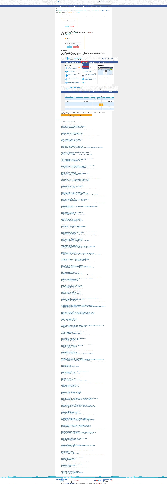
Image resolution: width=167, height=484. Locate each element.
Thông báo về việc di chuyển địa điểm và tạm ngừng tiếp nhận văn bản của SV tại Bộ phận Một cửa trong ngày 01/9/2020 (76, 426)
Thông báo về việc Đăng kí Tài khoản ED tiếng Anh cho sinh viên (69, 207)
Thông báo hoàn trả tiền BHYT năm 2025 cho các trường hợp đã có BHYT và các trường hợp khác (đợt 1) (74, 166)
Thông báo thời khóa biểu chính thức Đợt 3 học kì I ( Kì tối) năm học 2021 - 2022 (71, 387)
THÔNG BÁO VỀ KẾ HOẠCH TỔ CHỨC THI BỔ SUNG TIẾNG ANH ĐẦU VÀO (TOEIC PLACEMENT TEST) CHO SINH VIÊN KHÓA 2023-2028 (77, 313)
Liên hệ (105, 1)
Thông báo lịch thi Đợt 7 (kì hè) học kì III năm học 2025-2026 (68, 128)
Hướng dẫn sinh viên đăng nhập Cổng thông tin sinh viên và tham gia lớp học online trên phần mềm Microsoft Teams (75, 334)
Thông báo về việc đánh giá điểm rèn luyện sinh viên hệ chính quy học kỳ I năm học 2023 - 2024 (72, 299)
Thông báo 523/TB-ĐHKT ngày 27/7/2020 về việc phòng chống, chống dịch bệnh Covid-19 (72, 427)
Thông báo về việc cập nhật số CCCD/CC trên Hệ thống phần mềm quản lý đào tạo (71, 218)
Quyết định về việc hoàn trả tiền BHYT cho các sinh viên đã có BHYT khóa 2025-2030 (71, 174)
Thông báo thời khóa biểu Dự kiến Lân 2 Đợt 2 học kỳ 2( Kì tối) (68, 378)
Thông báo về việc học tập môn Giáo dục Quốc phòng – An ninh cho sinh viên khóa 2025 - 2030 (72, 186)
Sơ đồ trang (109, 1)
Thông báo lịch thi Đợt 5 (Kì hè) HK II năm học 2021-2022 (68, 365)
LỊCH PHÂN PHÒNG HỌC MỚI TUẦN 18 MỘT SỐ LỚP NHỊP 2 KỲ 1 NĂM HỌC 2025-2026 (71, 161)
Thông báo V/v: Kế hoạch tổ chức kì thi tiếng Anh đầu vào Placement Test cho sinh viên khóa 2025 (73, 192)
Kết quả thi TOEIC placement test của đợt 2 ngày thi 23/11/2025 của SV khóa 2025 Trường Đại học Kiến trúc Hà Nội (75, 167)
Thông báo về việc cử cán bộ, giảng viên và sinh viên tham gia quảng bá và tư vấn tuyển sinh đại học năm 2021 (74, 404)
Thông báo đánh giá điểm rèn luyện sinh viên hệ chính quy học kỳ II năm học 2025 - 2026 (72, 127)
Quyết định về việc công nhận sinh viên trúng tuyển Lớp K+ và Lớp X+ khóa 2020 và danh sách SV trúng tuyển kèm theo (75, 418)
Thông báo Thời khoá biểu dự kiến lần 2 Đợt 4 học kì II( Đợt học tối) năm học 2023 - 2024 (72, 294)
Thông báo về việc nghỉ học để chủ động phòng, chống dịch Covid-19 (69, 412)
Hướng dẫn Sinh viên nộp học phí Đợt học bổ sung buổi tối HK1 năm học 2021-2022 (71, 391)
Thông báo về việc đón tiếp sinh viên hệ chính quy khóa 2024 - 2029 (69, 280)
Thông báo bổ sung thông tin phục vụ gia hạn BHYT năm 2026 (68, 172)
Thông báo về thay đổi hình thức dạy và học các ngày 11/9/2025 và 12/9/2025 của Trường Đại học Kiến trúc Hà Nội (75, 199)
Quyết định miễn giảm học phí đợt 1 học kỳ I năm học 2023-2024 (69, 319)
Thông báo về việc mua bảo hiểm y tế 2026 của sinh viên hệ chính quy (69, 201)
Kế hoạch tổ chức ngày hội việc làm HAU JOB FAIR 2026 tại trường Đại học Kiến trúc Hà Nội (72, 139)
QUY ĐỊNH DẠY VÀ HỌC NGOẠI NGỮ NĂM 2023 (67, 332)
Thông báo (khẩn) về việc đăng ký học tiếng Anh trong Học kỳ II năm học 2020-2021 (71, 413)
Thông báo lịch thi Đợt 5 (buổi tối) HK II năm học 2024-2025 (68, 233)
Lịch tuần (99, 1)
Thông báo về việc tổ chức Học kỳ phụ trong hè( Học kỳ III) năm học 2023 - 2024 (71, 291)
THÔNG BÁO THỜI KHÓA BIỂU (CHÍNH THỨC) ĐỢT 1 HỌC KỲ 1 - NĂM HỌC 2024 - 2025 (71, 285)
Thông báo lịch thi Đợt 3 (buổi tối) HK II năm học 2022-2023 (68, 340)
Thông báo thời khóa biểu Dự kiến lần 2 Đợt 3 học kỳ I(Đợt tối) (68, 324)
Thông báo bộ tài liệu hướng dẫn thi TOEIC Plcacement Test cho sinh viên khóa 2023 (71, 333)
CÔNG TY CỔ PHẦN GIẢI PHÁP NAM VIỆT (70, 483)
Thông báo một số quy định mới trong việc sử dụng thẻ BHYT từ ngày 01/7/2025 (71, 221)
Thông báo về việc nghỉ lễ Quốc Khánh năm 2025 (67, 205)
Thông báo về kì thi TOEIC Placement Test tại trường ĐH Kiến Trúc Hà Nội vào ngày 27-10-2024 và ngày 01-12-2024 (75, 258)
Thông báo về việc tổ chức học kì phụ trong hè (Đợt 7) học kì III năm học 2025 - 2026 (71, 134)
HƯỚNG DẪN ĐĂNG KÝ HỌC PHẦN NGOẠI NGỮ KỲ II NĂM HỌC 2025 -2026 (70, 160)
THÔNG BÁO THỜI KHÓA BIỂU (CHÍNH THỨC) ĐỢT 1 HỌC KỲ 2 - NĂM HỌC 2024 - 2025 (71, 241)
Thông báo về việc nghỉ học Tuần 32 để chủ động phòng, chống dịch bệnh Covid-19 (71, 439)
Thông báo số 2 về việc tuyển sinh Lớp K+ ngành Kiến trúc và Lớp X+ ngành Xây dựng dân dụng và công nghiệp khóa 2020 (76, 425)
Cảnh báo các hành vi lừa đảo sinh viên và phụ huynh (67, 153)
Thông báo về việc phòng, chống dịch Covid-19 (66, 407)
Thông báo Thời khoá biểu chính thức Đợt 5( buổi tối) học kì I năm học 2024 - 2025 (71, 264)
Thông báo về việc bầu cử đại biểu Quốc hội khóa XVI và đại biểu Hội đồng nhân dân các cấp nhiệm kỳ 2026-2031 (75, 152)
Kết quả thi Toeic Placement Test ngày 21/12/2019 (67, 446)
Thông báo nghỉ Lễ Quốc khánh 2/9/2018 (66, 466)
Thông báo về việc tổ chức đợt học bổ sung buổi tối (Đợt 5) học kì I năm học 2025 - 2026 (72, 198)
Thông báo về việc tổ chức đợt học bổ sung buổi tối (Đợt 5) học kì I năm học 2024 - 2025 (72, 271)
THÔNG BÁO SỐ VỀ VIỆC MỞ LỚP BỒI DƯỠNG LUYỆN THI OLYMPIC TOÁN (70, 470)
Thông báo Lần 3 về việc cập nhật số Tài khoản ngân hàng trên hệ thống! (70, 339)
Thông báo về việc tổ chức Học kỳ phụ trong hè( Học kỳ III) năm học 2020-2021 (70, 393)
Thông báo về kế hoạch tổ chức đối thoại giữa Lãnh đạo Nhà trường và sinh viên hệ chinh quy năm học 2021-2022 (75, 371)
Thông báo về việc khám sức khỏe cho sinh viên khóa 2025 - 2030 (69, 187)
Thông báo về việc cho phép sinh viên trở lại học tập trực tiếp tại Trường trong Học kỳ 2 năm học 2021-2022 (74, 380)
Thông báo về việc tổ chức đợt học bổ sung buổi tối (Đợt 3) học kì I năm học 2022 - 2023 (72, 358)
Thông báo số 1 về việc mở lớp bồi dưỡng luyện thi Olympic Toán (69, 307)
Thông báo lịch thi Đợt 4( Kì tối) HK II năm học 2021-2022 (68, 372)
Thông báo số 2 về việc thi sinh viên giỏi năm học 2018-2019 (68, 458)
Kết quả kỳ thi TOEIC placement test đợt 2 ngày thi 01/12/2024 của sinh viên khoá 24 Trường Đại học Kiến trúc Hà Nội (75, 247)
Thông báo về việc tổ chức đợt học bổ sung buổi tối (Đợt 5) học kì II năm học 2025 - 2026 (72, 146)
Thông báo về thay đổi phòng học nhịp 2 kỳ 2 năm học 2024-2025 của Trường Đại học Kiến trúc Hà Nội (73, 226)
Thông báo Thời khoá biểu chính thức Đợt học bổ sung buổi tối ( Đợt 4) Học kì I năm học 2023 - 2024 (73, 304)
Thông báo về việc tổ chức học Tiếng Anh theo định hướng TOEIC (69, 465)
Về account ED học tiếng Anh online (65, 460)
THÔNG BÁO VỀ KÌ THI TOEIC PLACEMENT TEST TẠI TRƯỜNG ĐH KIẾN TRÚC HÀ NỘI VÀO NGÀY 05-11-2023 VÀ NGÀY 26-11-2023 (77, 314)
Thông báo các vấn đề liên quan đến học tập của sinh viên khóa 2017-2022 (70, 471)
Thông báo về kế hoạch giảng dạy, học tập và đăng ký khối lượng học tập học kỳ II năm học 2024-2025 (73, 244)
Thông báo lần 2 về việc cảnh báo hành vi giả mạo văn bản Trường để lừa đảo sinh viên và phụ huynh (73, 214)
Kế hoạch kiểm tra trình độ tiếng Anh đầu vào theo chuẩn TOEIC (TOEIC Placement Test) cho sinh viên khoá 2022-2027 (75, 360)
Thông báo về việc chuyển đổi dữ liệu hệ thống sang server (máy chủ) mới (70, 366)
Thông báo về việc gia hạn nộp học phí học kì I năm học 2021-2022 (69, 385)
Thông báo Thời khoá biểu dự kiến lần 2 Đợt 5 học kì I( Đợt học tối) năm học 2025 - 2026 (72, 185)
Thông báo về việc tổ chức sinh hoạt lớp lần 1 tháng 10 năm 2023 (69, 318)
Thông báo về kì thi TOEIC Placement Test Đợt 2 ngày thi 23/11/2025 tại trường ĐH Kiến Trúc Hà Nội (73, 171)
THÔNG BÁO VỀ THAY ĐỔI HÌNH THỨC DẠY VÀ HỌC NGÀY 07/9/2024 (69, 272)
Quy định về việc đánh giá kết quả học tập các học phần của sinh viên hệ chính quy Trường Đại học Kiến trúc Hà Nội (75, 179)
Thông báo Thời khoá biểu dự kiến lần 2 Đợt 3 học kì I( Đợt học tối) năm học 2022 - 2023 (72, 357)
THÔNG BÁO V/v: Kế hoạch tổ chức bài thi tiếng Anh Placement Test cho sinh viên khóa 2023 (72, 331)
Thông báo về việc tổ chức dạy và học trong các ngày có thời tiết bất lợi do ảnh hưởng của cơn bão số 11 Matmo (75, 181)
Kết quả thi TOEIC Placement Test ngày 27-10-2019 (67, 452)
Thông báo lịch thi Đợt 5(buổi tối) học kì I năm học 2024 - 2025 (68, 252)
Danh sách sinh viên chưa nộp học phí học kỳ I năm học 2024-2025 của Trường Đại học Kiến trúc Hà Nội (73, 260)
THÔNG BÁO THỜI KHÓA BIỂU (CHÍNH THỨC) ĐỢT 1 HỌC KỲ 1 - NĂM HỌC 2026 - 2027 (71, 125)
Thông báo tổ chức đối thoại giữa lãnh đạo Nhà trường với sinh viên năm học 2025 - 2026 (72, 133)
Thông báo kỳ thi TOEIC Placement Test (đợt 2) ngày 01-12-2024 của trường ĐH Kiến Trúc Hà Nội (73, 251)
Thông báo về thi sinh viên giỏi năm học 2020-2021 (67, 400)
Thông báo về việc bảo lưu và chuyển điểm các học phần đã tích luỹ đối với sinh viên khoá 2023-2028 (73, 326)
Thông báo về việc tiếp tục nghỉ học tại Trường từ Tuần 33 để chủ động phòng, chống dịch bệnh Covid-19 (74, 438)
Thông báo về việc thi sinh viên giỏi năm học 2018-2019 (68, 459)
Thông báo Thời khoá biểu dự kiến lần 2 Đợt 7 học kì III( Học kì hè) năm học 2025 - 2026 (71, 132)
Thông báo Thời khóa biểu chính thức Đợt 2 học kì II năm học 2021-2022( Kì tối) (70, 377)
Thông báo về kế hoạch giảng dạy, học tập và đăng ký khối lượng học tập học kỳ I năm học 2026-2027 (73, 126)
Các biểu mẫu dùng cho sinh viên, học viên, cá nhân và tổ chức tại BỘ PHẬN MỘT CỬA (71, 464)
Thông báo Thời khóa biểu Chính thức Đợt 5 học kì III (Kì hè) (68, 367)
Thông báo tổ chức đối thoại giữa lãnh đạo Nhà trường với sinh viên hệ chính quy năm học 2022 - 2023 (73, 338)
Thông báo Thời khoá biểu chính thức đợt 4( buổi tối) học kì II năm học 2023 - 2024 (71, 293)
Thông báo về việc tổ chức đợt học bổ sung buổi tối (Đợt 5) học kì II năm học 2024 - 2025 (72, 239)
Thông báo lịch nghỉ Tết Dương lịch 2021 (66, 417)
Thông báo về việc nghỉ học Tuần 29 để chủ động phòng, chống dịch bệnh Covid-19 (71, 444)
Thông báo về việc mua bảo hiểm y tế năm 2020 (67, 451)
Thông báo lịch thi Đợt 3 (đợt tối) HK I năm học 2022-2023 (68, 351)
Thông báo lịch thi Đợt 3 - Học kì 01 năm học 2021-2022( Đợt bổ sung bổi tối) (70, 384)
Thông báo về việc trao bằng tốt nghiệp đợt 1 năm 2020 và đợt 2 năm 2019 (70, 431)
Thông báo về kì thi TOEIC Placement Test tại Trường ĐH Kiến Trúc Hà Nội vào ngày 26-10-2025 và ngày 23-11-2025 (75, 180)
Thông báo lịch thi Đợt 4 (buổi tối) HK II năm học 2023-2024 (68, 292)
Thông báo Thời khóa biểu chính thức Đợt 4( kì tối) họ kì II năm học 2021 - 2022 (70, 373)
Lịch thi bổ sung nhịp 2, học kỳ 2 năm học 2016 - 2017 (67, 473)
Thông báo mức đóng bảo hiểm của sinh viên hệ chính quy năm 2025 (69, 279)
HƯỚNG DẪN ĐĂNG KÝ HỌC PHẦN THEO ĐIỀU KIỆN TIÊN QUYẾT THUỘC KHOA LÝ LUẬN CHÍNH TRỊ (73, 159)
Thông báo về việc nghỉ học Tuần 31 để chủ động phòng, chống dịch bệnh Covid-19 (71, 440)
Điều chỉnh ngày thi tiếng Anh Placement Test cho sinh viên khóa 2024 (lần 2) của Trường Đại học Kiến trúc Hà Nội (75, 259)
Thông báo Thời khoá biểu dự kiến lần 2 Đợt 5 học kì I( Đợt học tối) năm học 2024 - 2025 (72, 265)
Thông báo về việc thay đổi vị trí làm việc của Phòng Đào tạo (68, 320)
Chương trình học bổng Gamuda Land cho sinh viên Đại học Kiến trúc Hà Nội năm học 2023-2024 (73, 337)
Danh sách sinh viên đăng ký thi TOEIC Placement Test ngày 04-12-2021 (70, 386)
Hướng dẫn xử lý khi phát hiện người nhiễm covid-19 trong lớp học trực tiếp (70, 379)
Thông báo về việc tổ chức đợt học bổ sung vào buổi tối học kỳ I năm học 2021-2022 (71, 392)
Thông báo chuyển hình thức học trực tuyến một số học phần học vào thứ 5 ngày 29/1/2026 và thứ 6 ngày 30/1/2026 (75, 145)
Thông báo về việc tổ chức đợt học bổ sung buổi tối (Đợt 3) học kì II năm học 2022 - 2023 (72, 345)
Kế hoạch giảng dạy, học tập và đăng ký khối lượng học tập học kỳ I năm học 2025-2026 (71, 211)
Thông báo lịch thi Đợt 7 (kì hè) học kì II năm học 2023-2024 (68, 287)
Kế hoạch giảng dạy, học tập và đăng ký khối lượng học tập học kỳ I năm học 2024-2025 (71, 286)
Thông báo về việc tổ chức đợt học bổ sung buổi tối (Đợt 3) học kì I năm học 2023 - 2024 (72, 327)
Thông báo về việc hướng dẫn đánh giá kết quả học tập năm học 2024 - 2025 (70, 225)
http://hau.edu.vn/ (76, 478)
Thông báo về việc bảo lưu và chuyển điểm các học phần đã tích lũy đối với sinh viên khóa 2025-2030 (73, 200)
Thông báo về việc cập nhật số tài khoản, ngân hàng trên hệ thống (69, 347)
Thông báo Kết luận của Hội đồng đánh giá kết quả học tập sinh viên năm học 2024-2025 (72, 212)
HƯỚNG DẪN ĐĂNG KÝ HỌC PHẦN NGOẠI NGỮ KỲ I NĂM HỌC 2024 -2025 (70, 284)
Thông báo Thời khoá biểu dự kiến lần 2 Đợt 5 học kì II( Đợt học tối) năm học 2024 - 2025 (72, 238)
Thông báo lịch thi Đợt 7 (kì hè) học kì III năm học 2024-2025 (68, 213)
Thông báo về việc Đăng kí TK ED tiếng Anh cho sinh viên (68, 121)
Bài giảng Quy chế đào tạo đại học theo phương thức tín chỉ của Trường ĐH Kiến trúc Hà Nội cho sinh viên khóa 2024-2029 (76, 266)
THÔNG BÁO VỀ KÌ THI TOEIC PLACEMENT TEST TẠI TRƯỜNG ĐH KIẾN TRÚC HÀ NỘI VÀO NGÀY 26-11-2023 (74, 311)
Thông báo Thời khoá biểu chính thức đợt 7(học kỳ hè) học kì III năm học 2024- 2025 (71, 219)
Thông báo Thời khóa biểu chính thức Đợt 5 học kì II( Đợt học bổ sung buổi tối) (70, 141)
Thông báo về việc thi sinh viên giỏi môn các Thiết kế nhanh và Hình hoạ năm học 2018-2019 (72, 457)
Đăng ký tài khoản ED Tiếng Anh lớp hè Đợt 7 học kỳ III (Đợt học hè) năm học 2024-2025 (72, 220)
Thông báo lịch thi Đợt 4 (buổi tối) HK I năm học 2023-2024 (68, 300)
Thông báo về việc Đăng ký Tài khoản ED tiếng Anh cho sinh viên (69, 346)
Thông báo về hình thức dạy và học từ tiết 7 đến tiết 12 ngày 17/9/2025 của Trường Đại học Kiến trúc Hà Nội (74, 193)
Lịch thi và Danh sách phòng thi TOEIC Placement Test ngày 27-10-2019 (70, 453)
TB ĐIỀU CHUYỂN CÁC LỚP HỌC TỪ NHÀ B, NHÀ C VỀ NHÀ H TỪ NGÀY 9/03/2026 (71, 140)
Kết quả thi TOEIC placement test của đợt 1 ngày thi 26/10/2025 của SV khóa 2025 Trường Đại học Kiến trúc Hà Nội (75, 173)
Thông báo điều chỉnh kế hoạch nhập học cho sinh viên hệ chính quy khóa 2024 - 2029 (71, 273)
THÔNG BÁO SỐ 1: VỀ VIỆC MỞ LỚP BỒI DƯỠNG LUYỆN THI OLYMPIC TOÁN (70, 245)
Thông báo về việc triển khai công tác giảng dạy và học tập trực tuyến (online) (70, 437)
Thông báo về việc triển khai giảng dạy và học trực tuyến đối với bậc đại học (70, 411)
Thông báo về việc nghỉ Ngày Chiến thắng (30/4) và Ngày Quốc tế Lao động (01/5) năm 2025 (72, 232)
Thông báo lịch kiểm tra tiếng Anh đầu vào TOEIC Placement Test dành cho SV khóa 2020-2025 (72, 424)
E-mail (102, 1)
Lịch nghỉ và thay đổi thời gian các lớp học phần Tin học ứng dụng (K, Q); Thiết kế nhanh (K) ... (72, 472)
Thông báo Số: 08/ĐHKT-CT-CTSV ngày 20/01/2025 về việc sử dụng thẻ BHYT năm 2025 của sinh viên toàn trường (75, 240)
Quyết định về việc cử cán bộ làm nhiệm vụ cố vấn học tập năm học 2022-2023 (70, 364)
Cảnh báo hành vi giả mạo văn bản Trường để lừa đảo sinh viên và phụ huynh (70, 227)
